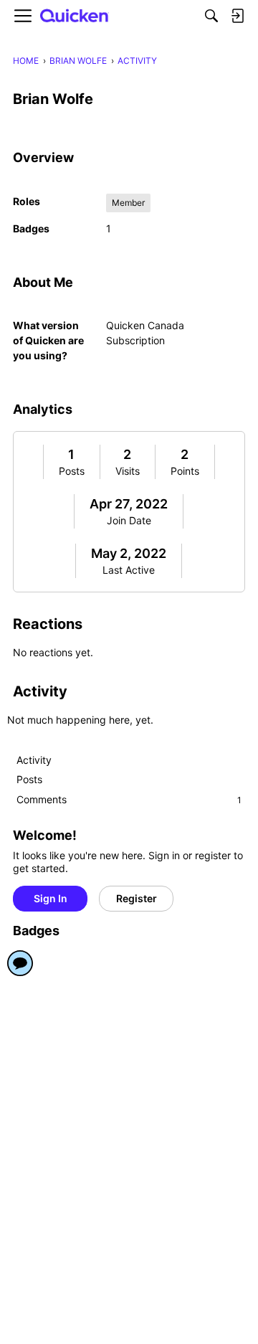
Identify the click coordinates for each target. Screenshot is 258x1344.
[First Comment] (20, 963)
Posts (72, 471)
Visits (127, 471)
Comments (129, 799)
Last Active (128, 570)
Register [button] (136, 898)
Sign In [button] (50, 898)
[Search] (211, 16)
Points (185, 471)
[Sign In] (237, 16)
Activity (34, 760)
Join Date (129, 520)
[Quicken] (74, 16)
